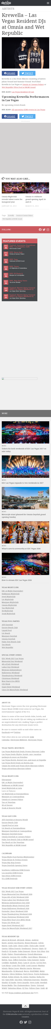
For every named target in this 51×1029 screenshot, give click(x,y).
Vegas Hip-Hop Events (11, 863)
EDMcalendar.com (14, 1014)
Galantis (5, 957)
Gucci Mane (33, 957)
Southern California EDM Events (16, 870)
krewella (11, 215)
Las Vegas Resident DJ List (23, 92)
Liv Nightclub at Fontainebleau (15, 794)
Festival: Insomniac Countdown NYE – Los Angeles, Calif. (22, 246)
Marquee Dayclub (9, 636)
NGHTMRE (34, 971)
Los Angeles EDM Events (12, 873)
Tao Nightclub (8, 608)
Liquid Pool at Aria (10, 825)
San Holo (18, 980)
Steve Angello (23, 982)
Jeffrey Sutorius (19, 960)
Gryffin (24, 957)
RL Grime (24, 977)
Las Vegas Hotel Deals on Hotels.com (17, 763)
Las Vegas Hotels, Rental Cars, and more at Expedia (24, 760)
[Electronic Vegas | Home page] (8, 3)
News (4, 446)
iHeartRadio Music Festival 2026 (15, 906)
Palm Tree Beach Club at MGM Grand (18, 840)
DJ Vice (25, 988)
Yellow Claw (34, 988)
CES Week (6, 684)
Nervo (26, 971)
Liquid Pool (7, 630)
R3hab (4, 977)
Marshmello (7, 971)
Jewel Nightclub (8, 597)
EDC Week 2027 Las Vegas (13, 658)
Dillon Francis (15, 948)
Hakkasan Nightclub (10, 594)
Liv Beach (6, 633)
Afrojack (20, 940)
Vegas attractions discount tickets (16, 768)
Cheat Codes (23, 946)
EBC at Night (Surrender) (12, 591)
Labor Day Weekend (10, 667)
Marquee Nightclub (10, 602)
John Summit (33, 960)
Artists (8, 8)
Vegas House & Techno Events (15, 860)
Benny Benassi (31, 943)
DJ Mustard (18, 971)
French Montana (35, 954)
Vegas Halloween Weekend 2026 (15, 908)
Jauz (10, 960)
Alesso (28, 940)
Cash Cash (12, 946)
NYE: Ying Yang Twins (18, 281)
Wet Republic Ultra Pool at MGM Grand (18, 87)
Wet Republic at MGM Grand (12, 219)
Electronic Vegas (35, 740)
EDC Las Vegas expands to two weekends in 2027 (22, 483)
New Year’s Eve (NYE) (11, 681)
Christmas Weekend (10, 678)
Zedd (42, 988)
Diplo (41, 948)
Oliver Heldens (16, 974)
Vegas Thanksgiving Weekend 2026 (17, 914)
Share (11, 73)
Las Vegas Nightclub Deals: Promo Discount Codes (23, 751)
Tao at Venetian (8, 802)
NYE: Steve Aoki (15, 252)
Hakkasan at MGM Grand (12, 785)
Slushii (5, 982)
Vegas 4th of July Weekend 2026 (15, 897)
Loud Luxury (31, 965)
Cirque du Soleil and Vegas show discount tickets (23, 766)
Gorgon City (15, 957)
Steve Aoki (34, 982)
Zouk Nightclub (8, 614)
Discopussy (6, 780)
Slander (44, 980)
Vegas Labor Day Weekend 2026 (15, 900)
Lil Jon (32, 963)
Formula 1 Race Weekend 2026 (15, 911)
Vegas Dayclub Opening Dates (14, 865)
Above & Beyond (9, 940)
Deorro (35, 948)
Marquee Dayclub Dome (12, 834)
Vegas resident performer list (21, 993)
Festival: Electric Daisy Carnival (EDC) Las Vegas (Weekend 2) (22, 295)
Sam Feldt (9, 980)
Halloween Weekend (10, 673)
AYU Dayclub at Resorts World (15, 820)
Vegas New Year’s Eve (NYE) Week (16, 920)
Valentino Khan (14, 988)
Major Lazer (13, 968)
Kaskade (13, 963)
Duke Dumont (24, 951)
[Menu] (48, 3)
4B (47, 988)
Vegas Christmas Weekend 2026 (15, 917)
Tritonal (40, 985)
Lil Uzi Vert (41, 963)
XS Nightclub (7, 611)
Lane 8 (26, 963)
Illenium (42, 957)
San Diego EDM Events (11, 876)
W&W (4, 988)
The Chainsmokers (22, 985)
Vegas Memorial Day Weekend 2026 (17, 894)
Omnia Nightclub (9, 605)
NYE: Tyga (13, 259)
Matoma (36, 968)
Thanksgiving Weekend (12, 675)
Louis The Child (18, 965)
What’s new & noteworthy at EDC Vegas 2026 (21, 549)
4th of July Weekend (10, 664)
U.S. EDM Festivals (9, 879)
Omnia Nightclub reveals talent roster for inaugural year (12, 199)
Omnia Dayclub (8, 639)
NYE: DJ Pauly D (16, 274)
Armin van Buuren (15, 943)
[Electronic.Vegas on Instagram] (47, 229)
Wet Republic (7, 647)
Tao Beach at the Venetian (13, 842)
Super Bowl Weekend (11, 687)
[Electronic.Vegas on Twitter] (44, 229)
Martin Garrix (26, 968)
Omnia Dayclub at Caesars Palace (16, 837)
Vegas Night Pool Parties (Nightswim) (18, 857)
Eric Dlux (41, 951)
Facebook (6, 732)
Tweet (28, 73)
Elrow (33, 951)
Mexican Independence (12, 670)
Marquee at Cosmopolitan (13, 797)
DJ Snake (13, 951)
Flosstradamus (20, 954)
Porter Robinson (41, 974)
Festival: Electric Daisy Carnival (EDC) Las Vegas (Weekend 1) (22, 288)
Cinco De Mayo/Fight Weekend (15, 690)
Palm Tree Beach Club (11, 642)
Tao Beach (6, 645)
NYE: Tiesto (14, 266)
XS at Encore (7, 805)
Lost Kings (6, 965)
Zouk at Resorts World (11, 808)
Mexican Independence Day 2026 (16, 903)
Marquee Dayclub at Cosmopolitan (17, 831)
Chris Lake (33, 946)
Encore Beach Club (10, 628)
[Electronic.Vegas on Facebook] (40, 229)
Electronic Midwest (19, 740)
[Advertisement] (25, 148)
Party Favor (28, 974)
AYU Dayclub (7, 625)
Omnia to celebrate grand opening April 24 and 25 (36, 199)
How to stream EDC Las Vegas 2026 (17, 580)
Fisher (10, 954)
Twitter (17, 732)
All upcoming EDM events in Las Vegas (28, 110)
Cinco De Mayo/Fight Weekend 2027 (17, 928)
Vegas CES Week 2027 (11, 923)
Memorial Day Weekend (12, 661)
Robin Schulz (13, 977)
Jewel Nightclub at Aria (12, 788)
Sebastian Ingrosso (31, 980)
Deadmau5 (26, 948)
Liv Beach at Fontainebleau (13, 828)
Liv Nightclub (8, 599)
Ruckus (32, 977)
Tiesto (33, 985)
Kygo (20, 963)
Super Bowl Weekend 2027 (13, 925)
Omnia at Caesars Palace (33, 84)
